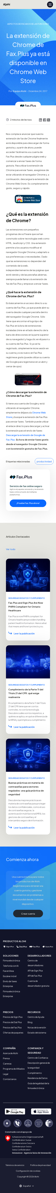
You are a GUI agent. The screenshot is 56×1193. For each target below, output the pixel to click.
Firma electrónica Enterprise (11, 994)
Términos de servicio (15, 1165)
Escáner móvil (9, 976)
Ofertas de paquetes (13, 1032)
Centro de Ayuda (36, 1017)
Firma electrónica (11, 960)
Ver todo (10, 549)
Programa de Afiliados (14, 1068)
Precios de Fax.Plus (12, 1027)
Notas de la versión (37, 1027)
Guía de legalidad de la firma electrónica (38, 1085)
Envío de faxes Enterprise (10, 983)
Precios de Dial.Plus (12, 1022)
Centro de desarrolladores (35, 963)
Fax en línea (8, 971)
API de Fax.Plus (35, 975)
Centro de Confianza (38, 1057)
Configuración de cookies (28, 1171)
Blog (30, 1022)
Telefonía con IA (11, 965)
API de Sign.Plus (35, 970)
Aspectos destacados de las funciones (28, 24)
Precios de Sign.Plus (13, 1017)
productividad (44, 461)
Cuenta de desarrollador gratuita (38, 983)
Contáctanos (9, 1079)
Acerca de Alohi (10, 1053)
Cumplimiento (35, 1073)
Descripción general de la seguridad (39, 1065)
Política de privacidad (40, 1165)
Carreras (7, 1063)
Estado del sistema (37, 1032)
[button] (28, 1186)
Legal (5, 1074)
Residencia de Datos (37, 1078)
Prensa (6, 1058)
